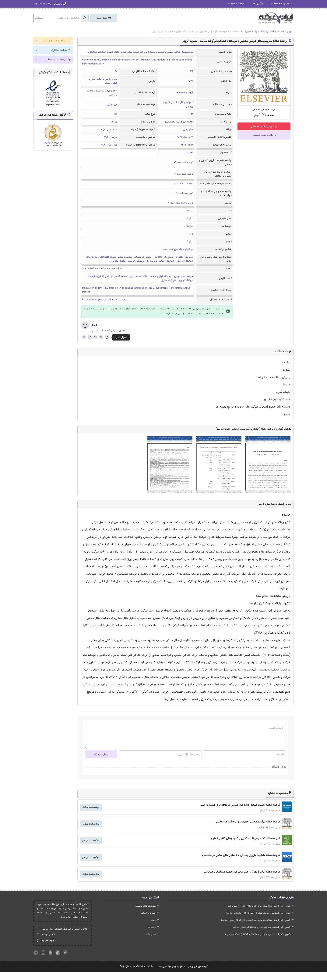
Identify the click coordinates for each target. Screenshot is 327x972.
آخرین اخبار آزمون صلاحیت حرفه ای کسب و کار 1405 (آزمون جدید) (256, 920)
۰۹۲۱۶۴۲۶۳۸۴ (48, 941)
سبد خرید (102, 18)
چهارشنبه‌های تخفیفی (145, 906)
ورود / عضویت (236, 4)
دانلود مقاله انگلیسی (263, 135)
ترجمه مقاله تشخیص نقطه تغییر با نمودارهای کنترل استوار (245, 838)
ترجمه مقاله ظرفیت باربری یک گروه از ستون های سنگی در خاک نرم (241, 855)
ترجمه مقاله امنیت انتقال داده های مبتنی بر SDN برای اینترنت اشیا (240, 805)
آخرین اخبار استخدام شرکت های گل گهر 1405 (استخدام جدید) (258, 913)
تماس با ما (151, 934)
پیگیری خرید (256, 4)
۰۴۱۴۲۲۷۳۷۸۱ (48, 935)
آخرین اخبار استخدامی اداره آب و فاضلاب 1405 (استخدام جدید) (258, 934)
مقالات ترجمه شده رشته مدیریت (260, 31)
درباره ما (152, 927)
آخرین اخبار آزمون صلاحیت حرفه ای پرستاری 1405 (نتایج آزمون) (258, 906)
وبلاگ (153, 920)
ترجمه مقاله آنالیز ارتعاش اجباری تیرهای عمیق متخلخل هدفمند (242, 872)
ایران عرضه (285, 31)
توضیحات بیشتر (91, 807)
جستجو (39, 18)
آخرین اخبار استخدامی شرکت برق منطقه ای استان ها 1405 (260, 927)
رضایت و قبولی (148, 913)
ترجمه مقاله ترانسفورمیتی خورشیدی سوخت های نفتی (248, 822)
